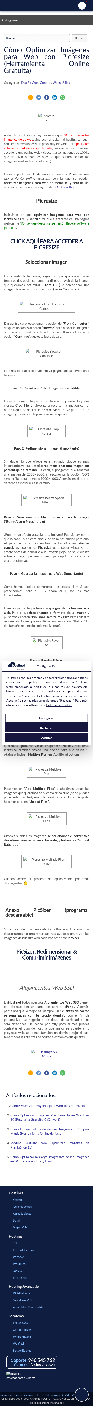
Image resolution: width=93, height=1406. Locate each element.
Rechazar (46, 728)
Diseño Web (29, 83)
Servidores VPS (22, 1300)
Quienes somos (22, 1206)
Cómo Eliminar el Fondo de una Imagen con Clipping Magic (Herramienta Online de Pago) (49, 1131)
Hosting (15, 1236)
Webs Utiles (61, 83)
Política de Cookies (59, 705)
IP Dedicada (20, 1323)
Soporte (18, 1199)
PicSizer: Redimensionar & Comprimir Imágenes (46, 954)
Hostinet (46, 5)
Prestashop (20, 1277)
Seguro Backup (22, 1350)
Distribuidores (21, 1293)
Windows (18, 1257)
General (45, 83)
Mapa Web (20, 1227)
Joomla (17, 1270)
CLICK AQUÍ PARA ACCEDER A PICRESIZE (46, 244)
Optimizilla (65, 187)
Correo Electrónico (24, 1250)
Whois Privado (22, 1336)
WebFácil (18, 1343)
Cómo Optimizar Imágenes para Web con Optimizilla (47, 1106)
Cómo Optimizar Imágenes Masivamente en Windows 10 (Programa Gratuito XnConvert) (49, 1117)
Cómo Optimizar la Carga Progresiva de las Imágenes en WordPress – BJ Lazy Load (49, 1159)
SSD (15, 1243)
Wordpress (20, 1264)
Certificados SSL (23, 1329)
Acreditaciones (22, 1213)
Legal (16, 1220)
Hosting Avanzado (24, 1286)
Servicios (16, 1316)
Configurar (46, 718)
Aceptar (46, 738)
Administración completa (28, 1307)
